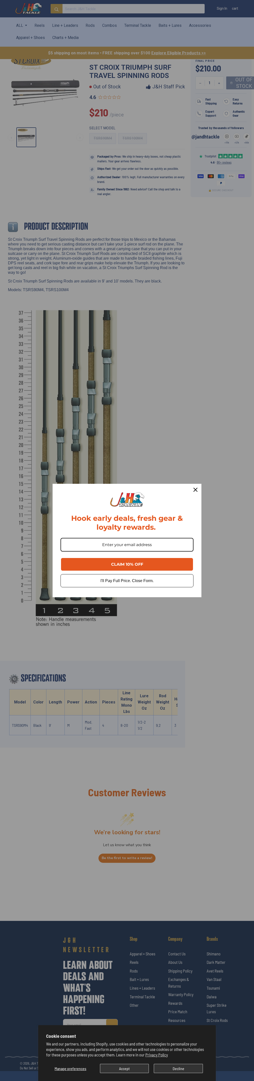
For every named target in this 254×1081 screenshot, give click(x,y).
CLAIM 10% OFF (127, 564)
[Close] (195, 490)
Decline (178, 1068)
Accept (124, 1068)
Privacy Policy (156, 1054)
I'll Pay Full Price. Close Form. (127, 581)
